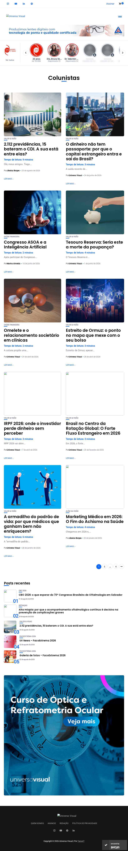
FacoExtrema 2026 (28, 636)
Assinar (110, 3)
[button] (11, 53)
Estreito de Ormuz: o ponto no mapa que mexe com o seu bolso (93, 335)
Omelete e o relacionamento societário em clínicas (31, 335)
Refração (23, 605)
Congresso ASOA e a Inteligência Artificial (25, 244)
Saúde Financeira (11, 237)
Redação (64, 823)
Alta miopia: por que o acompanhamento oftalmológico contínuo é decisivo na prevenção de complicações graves (68, 611)
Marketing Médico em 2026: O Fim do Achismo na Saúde (95, 519)
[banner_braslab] (64, 30)
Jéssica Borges (13, 170)
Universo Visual (75, 175)
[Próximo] (123, 53)
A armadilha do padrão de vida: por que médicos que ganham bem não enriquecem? (31, 524)
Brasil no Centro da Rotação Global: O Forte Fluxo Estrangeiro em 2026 (93, 428)
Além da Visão (72, 511)
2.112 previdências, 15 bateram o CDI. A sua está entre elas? (31, 149)
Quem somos (37, 823)
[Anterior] (26, 53)
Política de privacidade (84, 823)
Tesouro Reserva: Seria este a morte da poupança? (94, 244)
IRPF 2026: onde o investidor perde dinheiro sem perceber (32, 428)
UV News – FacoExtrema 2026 (38, 640)
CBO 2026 (22, 590)
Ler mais (8, 179)
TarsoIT (81, 841)
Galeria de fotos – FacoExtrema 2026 (43, 655)
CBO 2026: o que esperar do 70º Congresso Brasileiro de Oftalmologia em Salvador (70, 594)
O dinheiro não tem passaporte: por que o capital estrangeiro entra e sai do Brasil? (94, 151)
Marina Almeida (13, 263)
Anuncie (52, 823)
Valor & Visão (10, 139)
